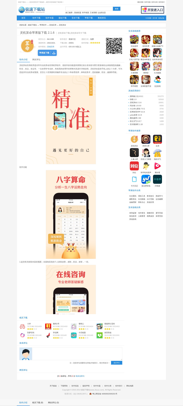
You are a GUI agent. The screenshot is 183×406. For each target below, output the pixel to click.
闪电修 (157, 186)
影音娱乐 (150, 196)
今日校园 (82, 333)
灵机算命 (62, 25)
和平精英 (85, 13)
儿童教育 (141, 216)
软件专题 (148, 2)
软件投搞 (75, 386)
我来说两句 (80, 376)
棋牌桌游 (150, 216)
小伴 (29, 324)
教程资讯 (102, 18)
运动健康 (159, 199)
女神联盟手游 (146, 86)
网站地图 (129, 386)
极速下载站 (32, 25)
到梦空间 (30, 333)
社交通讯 (132, 196)
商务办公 (141, 202)
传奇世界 (145, 46)
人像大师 (134, 159)
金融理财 (132, 202)
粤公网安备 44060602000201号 (104, 394)
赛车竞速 (159, 213)
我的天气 (157, 159)
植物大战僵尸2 (157, 46)
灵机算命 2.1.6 (135, 102)
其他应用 (52, 25)
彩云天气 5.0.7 (135, 121)
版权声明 (86, 386)
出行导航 (150, 199)
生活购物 (141, 199)
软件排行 (162, 2)
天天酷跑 (157, 73)
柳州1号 (56, 324)
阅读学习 (159, 196)
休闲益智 (132, 213)
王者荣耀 (93, 13)
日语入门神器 (146, 159)
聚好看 (157, 173)
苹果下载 (89, 18)
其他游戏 (132, 219)
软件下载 (36, 18)
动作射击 (141, 213)
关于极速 (53, 386)
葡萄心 (81, 324)
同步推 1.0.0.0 (135, 106)
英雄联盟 (77, 13)
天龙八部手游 (134, 59)
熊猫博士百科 (109, 324)
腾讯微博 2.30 (135, 118)
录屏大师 (145, 146)
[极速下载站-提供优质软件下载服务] (31, 13)
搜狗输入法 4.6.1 (136, 96)
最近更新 (140, 2)
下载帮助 (64, 386)
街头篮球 (134, 46)
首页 (23, 18)
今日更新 (148, 18)
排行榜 (155, 18)
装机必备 (161, 18)
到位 (134, 173)
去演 (157, 146)
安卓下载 (76, 18)
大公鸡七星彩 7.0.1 (137, 109)
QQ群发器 (102, 13)
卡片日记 (134, 186)
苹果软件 (43, 25)
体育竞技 (159, 216)
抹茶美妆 (107, 333)
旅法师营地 (146, 186)
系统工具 (141, 196)
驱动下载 (63, 18)
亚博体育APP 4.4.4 (137, 112)
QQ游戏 (157, 86)
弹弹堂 (146, 73)
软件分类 (155, 2)
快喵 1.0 (133, 99)
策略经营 (150, 213)
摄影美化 (132, 199)
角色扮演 (132, 216)
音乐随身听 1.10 (136, 124)
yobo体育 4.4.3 (136, 115)
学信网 (55, 333)
